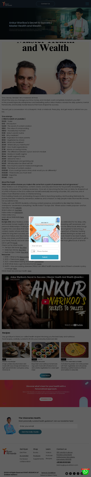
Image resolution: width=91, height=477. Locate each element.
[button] (56, 219)
